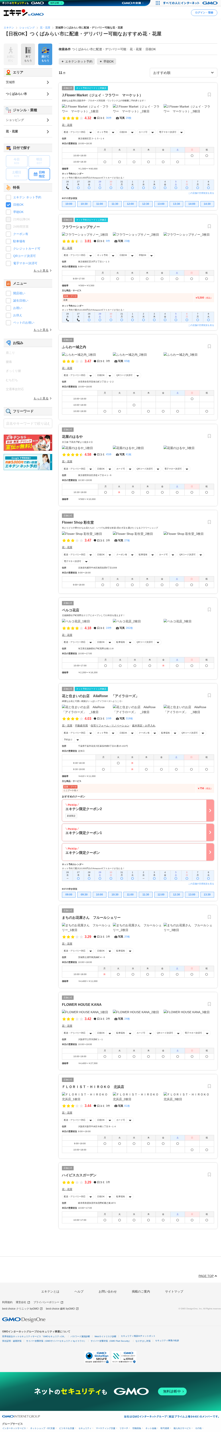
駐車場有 (143, 554)
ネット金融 (150, 1428)
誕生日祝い (20, 300)
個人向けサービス (182, 1428)
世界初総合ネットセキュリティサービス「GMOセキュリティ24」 (34, 1336)
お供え (17, 315)
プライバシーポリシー (46, 1302)
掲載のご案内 (141, 1291)
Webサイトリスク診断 (105, 1336)
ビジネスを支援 (66, 1428)
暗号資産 (165, 1428)
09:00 (68, 894)
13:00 (161, 203)
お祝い (17, 308)
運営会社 (21, 1302)
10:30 (84, 203)
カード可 (143, 132)
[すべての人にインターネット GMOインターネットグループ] (191, 3)
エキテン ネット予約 (27, 197)
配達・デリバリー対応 (74, 132)
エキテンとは (50, 1291)
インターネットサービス (14, 1428)
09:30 (84, 894)
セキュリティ (85, 1428)
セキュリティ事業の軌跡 (167, 1340)
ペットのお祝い (23, 322)
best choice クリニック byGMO (20, 1308)
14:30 (207, 203)
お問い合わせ (108, 1291)
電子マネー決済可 (167, 132)
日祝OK (123, 132)
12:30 (145, 203)
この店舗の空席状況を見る (201, 193)
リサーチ (124, 1428)
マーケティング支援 (105, 1428)
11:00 (99, 203)
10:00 (68, 203)
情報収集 (137, 1428)
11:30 (115, 203)
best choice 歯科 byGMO (60, 1308)
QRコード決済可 (124, 375)
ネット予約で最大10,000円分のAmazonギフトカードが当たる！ (93, 178)
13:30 (176, 203)
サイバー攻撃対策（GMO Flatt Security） (111, 1341)
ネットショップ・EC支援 (42, 1428)
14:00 (191, 203)
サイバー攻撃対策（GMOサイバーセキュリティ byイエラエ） (56, 1341)
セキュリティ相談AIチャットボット (138, 1336)
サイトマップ (174, 1291)
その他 (198, 1428)
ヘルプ (79, 1291)
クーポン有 (121, 554)
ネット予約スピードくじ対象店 (91, 88)
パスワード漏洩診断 (80, 1336)
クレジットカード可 (26, 248)
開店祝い (19, 293)
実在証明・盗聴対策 (12, 1341)
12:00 (130, 203)
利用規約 (7, 1302)
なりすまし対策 (143, 1341)
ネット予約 (102, 132)
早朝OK (142, 255)
